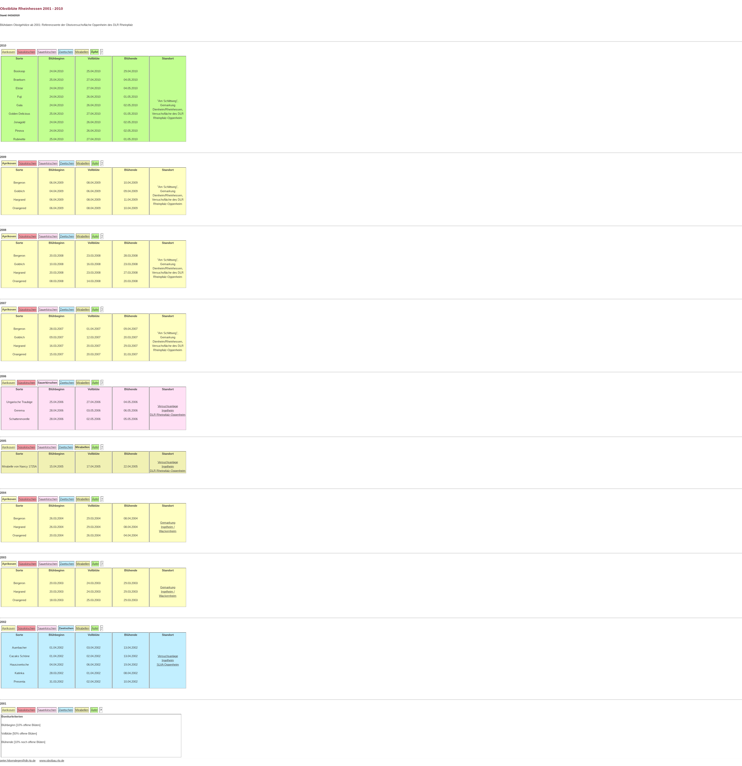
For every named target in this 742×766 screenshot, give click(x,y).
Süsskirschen (26, 51)
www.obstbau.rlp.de (51, 760)
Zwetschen (66, 51)
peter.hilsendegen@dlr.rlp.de (18, 760)
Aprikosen (8, 51)
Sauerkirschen (47, 51)
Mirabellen (81, 51)
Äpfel (95, 163)
